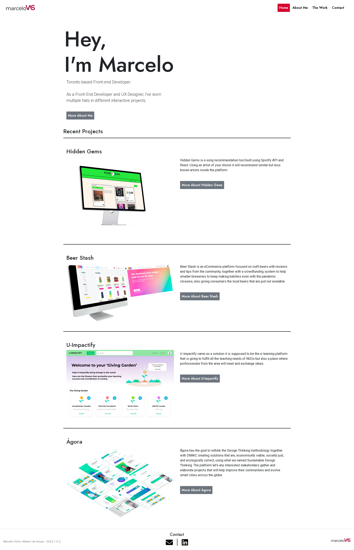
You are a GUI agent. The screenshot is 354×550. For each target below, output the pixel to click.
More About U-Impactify (200, 378)
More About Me (80, 115)
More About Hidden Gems (202, 185)
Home (283, 7)
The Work (320, 7)
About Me (300, 7)
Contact (338, 7)
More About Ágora (196, 490)
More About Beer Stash (200, 296)
